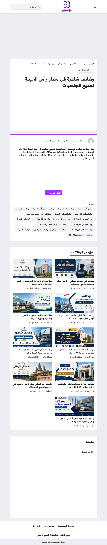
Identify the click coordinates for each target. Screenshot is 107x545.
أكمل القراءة (55, 192)
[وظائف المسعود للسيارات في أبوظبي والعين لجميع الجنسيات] (74, 411)
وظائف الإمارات (79, 64)
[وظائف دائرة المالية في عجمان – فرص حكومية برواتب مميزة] (32, 274)
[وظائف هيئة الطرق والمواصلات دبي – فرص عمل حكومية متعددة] (74, 308)
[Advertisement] (53, 34)
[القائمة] (94, 6)
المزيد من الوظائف (83, 252)
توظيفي (74, 141)
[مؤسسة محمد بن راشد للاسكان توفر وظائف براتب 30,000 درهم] (74, 343)
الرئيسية (91, 64)
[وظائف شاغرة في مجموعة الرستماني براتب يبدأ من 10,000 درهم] (32, 343)
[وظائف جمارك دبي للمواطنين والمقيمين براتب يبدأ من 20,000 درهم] (74, 377)
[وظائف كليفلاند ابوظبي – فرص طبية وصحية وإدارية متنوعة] (32, 308)
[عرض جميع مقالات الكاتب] (91, 141)
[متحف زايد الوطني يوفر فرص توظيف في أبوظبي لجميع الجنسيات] (32, 377)
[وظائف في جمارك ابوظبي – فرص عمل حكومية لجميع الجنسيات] (74, 274)
